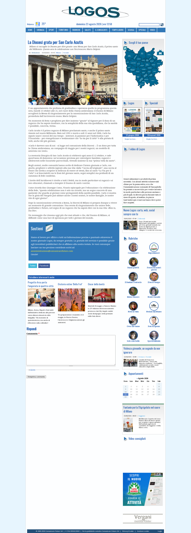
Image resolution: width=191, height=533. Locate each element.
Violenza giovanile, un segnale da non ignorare (141, 350)
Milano (58, 53)
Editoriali (141, 218)
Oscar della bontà (96, 284)
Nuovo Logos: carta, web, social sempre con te (139, 212)
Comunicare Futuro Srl (110, 531)
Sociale (148, 357)
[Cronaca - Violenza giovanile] (130, 366)
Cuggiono (141, 416)
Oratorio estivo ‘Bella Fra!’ (70, 284)
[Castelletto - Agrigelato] (128, 431)
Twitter (33, 266)
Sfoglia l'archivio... (131, 139)
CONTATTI (32, 34)
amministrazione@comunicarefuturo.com (52, 251)
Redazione (36, 53)
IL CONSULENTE (101, 29)
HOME (30, 29)
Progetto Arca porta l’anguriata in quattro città (40, 284)
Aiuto (32, 370)
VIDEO (152, 29)
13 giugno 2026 (132, 135)
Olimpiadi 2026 (153, 135)
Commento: (32, 334)
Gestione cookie (143, 531)
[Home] (96, 11)
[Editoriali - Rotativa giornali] (130, 229)
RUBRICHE (76, 29)
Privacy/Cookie (128, 531)
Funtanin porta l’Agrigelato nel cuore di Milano (141, 409)
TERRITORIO (63, 29)
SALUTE (88, 29)
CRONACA (40, 29)
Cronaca (141, 357)
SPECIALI (142, 29)
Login (160, 531)
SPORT (51, 29)
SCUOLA (131, 29)
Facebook (44, 266)
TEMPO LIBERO (117, 29)
